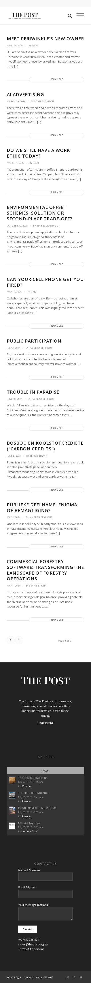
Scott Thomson (44, 101)
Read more (57, 79)
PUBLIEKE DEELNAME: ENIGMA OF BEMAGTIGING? (42, 507)
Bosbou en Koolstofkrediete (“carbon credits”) (45, 446)
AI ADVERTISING (30, 94)
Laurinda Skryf (29, 831)
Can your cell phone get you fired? (45, 282)
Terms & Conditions (31, 949)
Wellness (26, 786)
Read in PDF (45, 723)
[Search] (67, 16)
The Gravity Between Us (32, 777)
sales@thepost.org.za (33, 944)
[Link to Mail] (81, 977)
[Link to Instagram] (67, 977)
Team (35, 45)
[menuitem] (67, 16)
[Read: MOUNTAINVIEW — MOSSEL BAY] (12, 810)
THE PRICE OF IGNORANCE (33, 792)
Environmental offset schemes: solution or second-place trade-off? (39, 213)
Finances (26, 801)
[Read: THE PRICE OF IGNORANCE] (12, 795)
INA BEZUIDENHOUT (47, 225)
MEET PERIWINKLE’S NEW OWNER (45, 39)
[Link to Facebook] (74, 977)
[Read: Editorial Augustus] (12, 826)
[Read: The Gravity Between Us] (12, 780)
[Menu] (78, 16)
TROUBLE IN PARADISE (33, 392)
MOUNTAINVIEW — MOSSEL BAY (37, 808)
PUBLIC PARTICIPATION (34, 341)
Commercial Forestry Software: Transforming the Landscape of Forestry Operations (45, 570)
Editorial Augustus (29, 823)
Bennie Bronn (38, 455)
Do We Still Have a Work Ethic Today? (38, 153)
